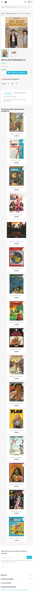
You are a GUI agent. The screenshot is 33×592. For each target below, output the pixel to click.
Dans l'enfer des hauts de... (16, 241)
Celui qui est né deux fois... (16, 484)
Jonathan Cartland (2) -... (16, 349)
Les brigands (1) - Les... (17, 511)
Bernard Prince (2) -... (16, 160)
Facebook (2, 566)
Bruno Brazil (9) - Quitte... (16, 214)
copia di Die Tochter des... (16, 376)
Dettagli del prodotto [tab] (20, 93)
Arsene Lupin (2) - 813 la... (16, 187)
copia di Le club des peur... (16, 322)
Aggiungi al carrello (17, 73)
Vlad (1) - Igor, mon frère (16, 430)
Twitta (12, 83)
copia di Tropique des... (16, 134)
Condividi (8, 83)
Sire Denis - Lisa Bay (16, 457)
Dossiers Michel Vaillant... (16, 403)
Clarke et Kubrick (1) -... (17, 295)
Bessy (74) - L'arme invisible (17, 538)
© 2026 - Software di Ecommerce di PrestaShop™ (15, 590)
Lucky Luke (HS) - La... (16, 268)
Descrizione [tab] (8, 93)
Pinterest (16, 83)
